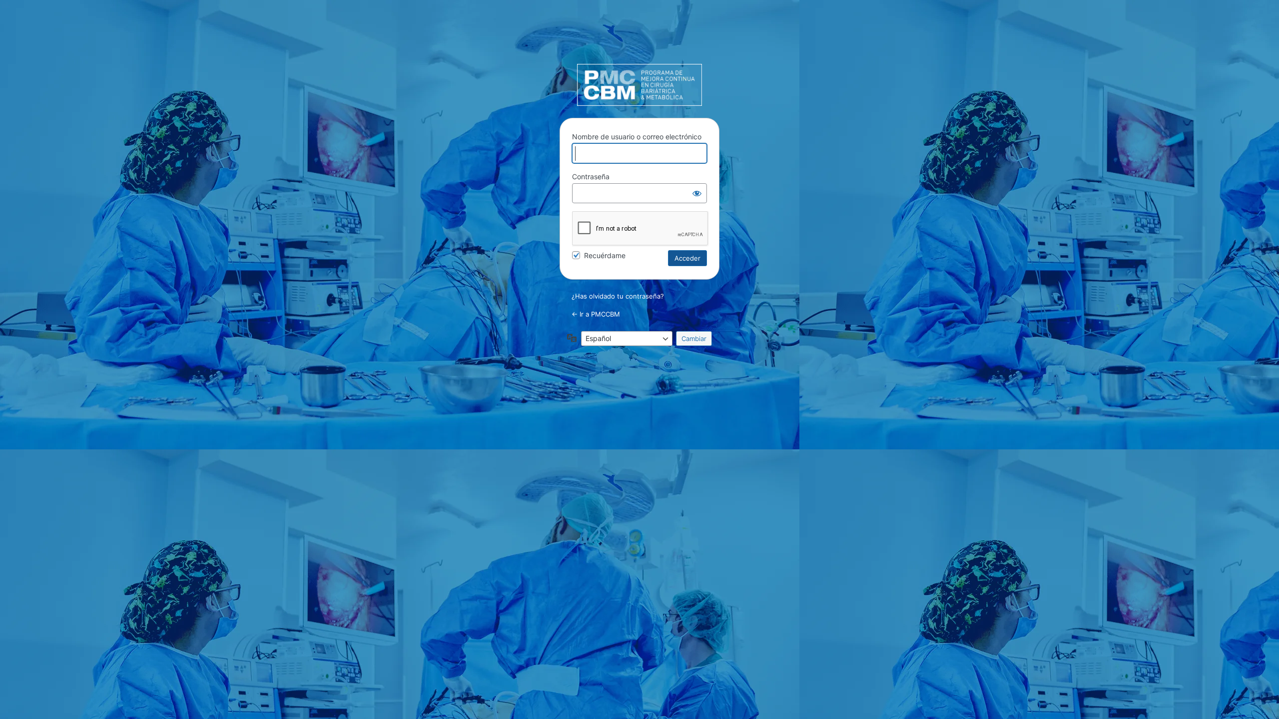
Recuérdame (605, 255)
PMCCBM (639, 85)
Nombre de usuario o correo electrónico (636, 136)
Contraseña (591, 176)
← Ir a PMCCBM (596, 314)
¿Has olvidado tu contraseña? (618, 296)
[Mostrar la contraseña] (697, 193)
